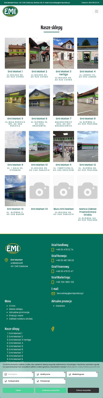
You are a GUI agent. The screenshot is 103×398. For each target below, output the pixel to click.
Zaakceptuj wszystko (51, 390)
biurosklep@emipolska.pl (69, 293)
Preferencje (45, 381)
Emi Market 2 (16, 336)
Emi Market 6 (16, 349)
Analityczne (45, 374)
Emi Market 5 (16, 346)
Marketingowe (78, 374)
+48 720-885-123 (64, 282)
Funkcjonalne (13, 381)
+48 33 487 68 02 (64, 260)
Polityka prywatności (91, 367)
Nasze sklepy (16, 309)
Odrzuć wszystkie (83, 390)
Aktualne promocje (19, 312)
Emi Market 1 (15, 333)
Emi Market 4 (16, 343)
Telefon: (90, 2)
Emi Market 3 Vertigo (20, 339)
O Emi (12, 305)
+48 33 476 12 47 (64, 271)
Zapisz (18, 390)
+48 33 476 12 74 (64, 249)
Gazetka (60, 305)
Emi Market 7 (16, 352)
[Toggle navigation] (96, 11)
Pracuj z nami (16, 315)
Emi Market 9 (16, 359)
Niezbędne (12, 374)
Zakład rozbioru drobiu (21, 318)
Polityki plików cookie (74, 367)
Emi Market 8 (16, 355)
